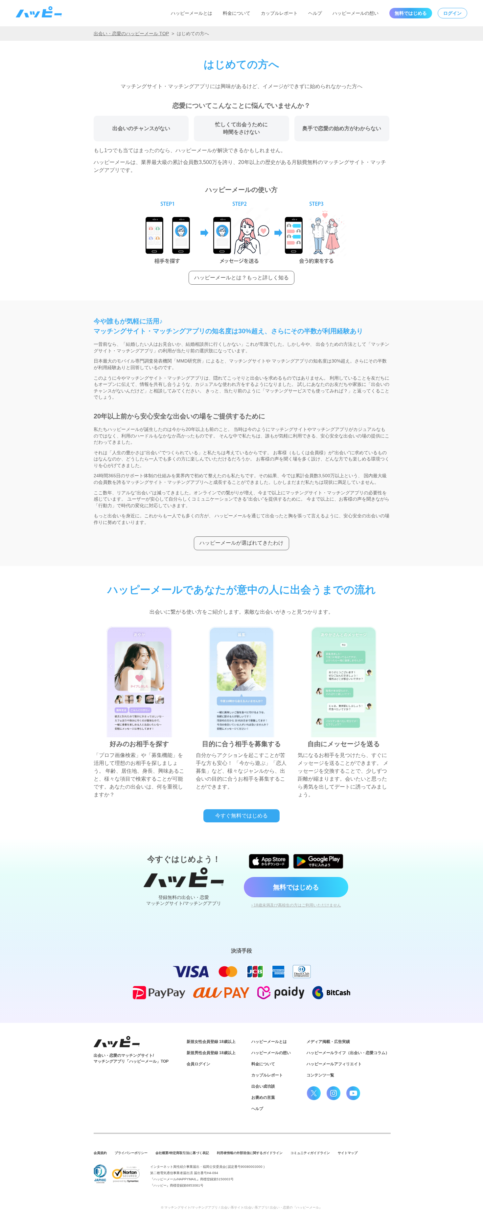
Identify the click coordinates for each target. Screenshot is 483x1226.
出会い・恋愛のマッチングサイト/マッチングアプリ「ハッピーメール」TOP (131, 1058)
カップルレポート (279, 13)
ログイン (452, 13)
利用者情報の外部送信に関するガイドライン (250, 1153)
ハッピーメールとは (191, 13)
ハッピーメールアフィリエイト (334, 1064)
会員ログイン (198, 1064)
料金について (236, 13)
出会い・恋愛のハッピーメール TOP (131, 33)
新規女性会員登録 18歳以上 (211, 1041)
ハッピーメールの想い (356, 13)
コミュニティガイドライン (310, 1153)
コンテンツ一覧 (320, 1075)
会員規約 (100, 1153)
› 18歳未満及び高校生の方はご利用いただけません (296, 905)
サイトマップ (347, 1153)
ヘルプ (315, 13)
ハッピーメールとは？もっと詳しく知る (241, 277)
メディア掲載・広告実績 (328, 1041)
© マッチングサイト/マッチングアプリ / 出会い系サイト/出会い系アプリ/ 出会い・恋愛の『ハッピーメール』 (241, 1207)
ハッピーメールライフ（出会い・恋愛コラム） (348, 1052)
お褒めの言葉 (263, 1097)
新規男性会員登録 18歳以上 (211, 1052)
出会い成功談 (263, 1086)
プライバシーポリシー (131, 1153)
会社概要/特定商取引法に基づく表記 (182, 1153)
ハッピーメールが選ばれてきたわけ (241, 543)
